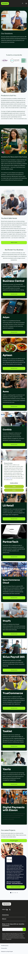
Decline (14, 490)
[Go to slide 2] (12, 892)
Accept (14, 486)
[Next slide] (16, 841)
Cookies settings (14, 482)
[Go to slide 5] (17, 892)
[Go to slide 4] (15, 892)
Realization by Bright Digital (7, 951)
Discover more (14, 294)
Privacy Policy (9, 478)
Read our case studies (15, 886)
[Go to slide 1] (10, 892)
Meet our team (14, 242)
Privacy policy (4, 948)
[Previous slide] (12, 841)
